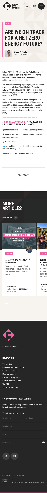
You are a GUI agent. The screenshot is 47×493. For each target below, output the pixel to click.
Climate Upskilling (9, 370)
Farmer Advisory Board (11, 377)
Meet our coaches (9, 374)
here (31, 153)
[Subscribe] (42, 442)
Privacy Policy (4, 481)
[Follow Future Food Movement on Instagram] (14, 456)
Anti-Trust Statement (10, 387)
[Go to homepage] (11, 6)
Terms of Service (17, 482)
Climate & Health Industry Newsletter (19, 259)
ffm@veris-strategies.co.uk (34, 482)
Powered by (9, 347)
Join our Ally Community (15, 122)
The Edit (5, 384)
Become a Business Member (13, 367)
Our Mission (7, 364)
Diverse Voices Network (11, 381)
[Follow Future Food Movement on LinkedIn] (6, 456)
